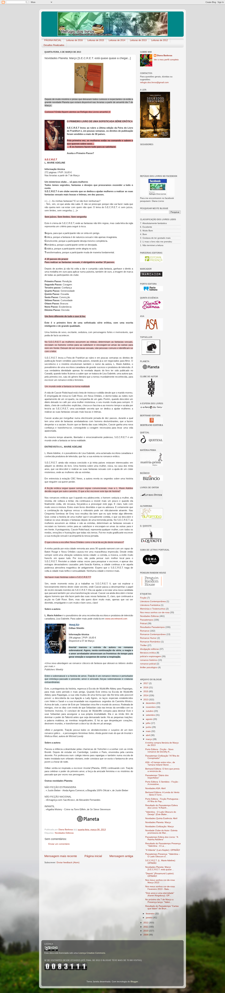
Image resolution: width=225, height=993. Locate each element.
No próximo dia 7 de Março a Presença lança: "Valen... (159, 900)
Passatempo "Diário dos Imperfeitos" (157, 776)
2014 (146, 695)
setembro (151, 715)
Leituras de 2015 (95, 40)
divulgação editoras (149, 649)
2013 (146, 699)
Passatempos (146, 620)
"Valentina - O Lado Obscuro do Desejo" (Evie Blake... (160, 813)
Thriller (143, 645)
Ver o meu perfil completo (166, 59)
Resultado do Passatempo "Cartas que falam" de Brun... (162, 907)
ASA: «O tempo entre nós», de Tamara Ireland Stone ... (160, 763)
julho (148, 723)
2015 (146, 691)
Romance (144, 631)
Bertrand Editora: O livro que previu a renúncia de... (162, 770)
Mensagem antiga (121, 856)
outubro (150, 711)
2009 (146, 935)
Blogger (134, 981)
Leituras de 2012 (159, 40)
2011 (146, 927)
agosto (149, 719)
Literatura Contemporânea (153, 601)
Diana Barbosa (164, 55)
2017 (146, 683)
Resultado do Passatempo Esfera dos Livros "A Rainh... (161, 806)
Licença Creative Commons (91, 953)
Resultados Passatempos (152, 627)
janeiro (149, 917)
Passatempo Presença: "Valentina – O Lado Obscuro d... (162, 855)
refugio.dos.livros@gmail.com (154, 82)
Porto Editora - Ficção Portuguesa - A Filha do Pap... (162, 800)
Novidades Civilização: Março (159, 826)
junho (149, 727)
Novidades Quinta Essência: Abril (161, 818)
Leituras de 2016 (74, 40)
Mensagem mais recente (60, 856)
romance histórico (148, 660)
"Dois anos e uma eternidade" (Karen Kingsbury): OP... (159, 894)
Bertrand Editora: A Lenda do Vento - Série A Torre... (162, 793)
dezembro (151, 703)
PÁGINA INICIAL (52, 40)
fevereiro (150, 913)
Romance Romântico (150, 642)
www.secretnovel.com (116, 618)
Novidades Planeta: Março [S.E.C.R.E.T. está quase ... (159, 868)
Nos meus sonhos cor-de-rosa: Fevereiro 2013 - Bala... (160, 887)
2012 (146, 923)
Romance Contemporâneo (153, 634)
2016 (146, 687)
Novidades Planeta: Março (158, 822)
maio (148, 731)
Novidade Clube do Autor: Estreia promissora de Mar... (161, 831)
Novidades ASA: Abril (155, 788)
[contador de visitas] (65, 969)
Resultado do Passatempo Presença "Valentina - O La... (163, 844)
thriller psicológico (148, 667)
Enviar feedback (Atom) (68, 862)
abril (148, 735)
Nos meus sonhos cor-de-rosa (154, 612)
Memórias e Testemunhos (152, 609)
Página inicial (93, 856)
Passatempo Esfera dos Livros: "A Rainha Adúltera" (161, 838)
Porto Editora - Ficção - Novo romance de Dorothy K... (159, 750)
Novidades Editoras (64, 833)
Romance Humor (148, 638)
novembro (151, 707)
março (149, 739)
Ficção (143, 598)
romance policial (148, 664)
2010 (146, 931)
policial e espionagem (150, 656)
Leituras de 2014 (117, 40)
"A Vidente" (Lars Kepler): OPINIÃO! (162, 850)
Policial (143, 623)
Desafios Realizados (54, 45)
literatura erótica (148, 653)
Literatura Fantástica (150, 605)
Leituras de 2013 (138, 40)
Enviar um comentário (59, 844)
